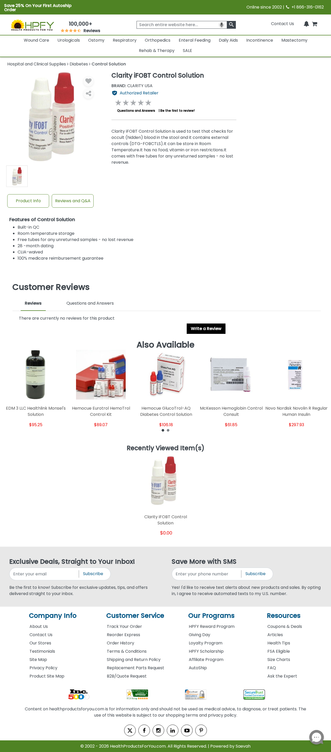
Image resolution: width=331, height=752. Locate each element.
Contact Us (282, 24)
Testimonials (42, 651)
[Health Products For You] (32, 25)
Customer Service (135, 615)
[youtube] (187, 730)
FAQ (271, 668)
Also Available (165, 345)
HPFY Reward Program (212, 626)
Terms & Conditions (127, 651)
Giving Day (199, 635)
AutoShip (198, 668)
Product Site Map (46, 676)
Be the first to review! (177, 110)
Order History (120, 643)
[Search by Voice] (222, 25)
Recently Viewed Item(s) (166, 448)
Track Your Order (124, 626)
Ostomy (96, 40)
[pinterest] (201, 730)
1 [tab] (163, 430)
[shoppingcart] (314, 24)
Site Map (38, 660)
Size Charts (278, 660)
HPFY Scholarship (206, 651)
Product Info (28, 201)
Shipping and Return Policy (134, 660)
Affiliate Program (206, 660)
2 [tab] (168, 430)
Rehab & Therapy (157, 51)
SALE (187, 51)
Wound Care (36, 40)
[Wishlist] (88, 81)
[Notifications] (306, 24)
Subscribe (93, 574)
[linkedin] (172, 730)
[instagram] (158, 730)
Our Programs (211, 615)
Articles (275, 635)
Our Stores (40, 643)
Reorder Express (123, 635)
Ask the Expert (282, 676)
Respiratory (125, 40)
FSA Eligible (278, 651)
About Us (38, 626)
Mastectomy (294, 40)
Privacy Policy (43, 668)
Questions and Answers (136, 110)
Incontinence (259, 40)
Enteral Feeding (194, 40)
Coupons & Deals (284, 626)
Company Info (53, 615)
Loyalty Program (205, 643)
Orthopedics (157, 40)
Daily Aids (228, 40)
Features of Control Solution (42, 220)
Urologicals (68, 40)
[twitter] (130, 730)
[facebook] (144, 730)
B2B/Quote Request (127, 676)
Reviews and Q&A (73, 201)
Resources (283, 615)
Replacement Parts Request (135, 668)
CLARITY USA (132, 86)
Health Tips (278, 643)
